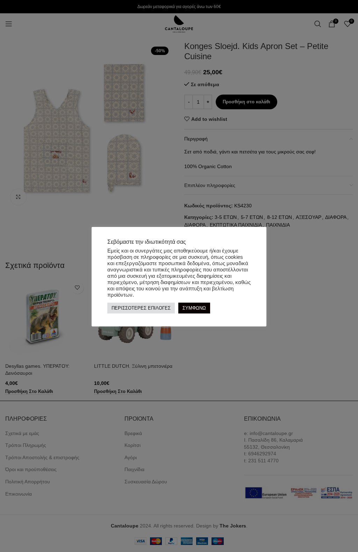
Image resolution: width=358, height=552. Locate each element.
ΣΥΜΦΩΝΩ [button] (194, 308)
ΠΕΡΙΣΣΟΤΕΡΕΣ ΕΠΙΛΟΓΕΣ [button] (141, 308)
